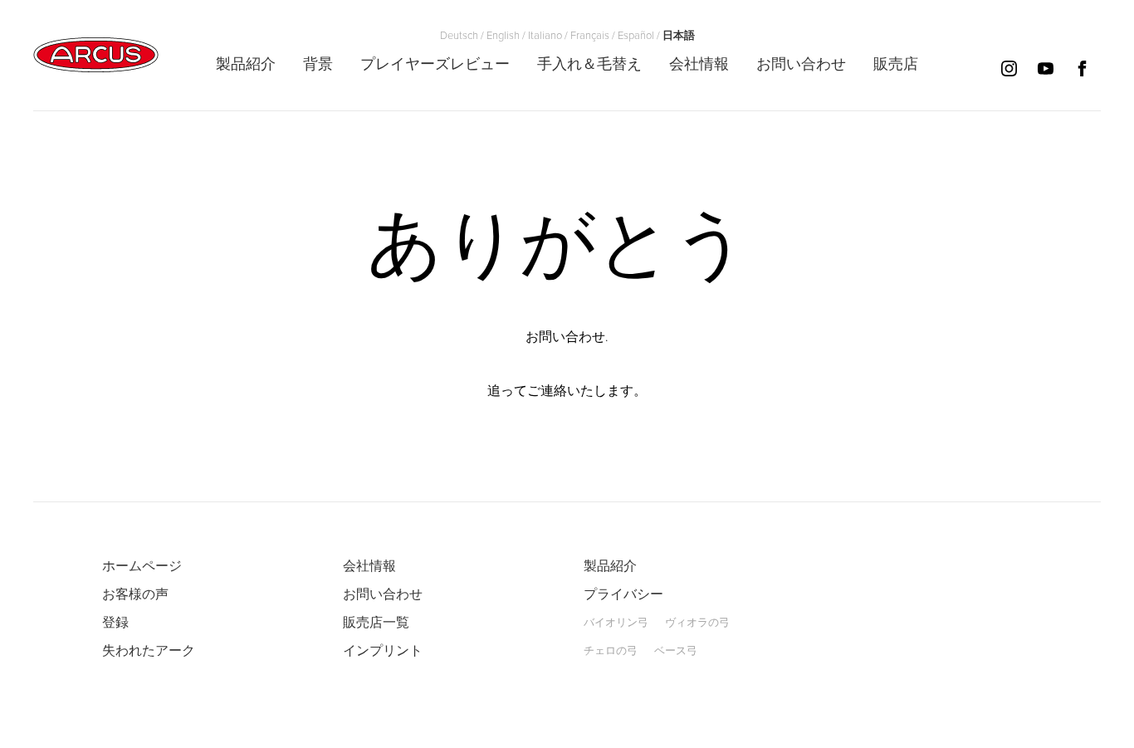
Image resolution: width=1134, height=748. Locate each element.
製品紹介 (610, 566)
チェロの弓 (611, 651)
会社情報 (369, 566)
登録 (115, 622)
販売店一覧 (376, 622)
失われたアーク (148, 651)
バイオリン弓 (616, 622)
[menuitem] (246, 64)
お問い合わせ (383, 594)
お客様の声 (135, 594)
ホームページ (142, 566)
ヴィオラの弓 (697, 622)
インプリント (383, 651)
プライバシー (623, 594)
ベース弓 (675, 651)
